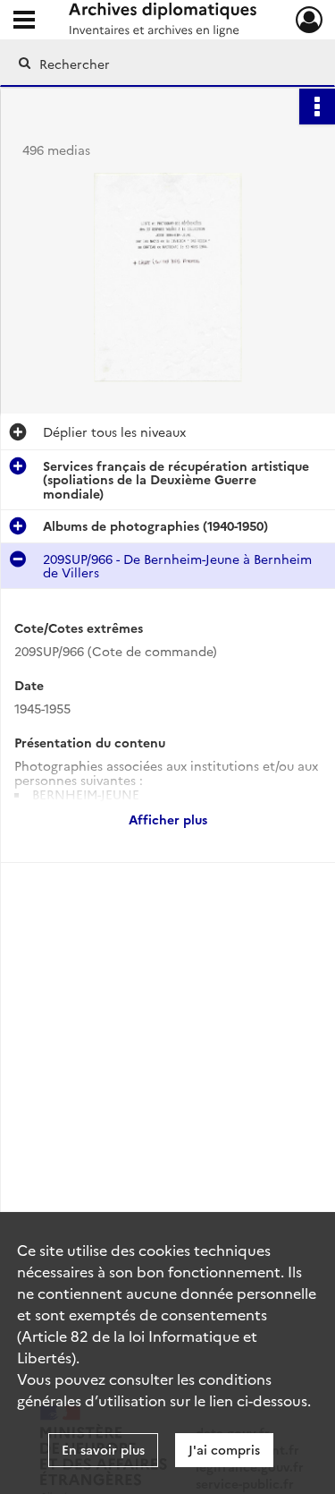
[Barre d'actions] (317, 106)
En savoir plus (103, 1449)
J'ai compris (224, 1449)
